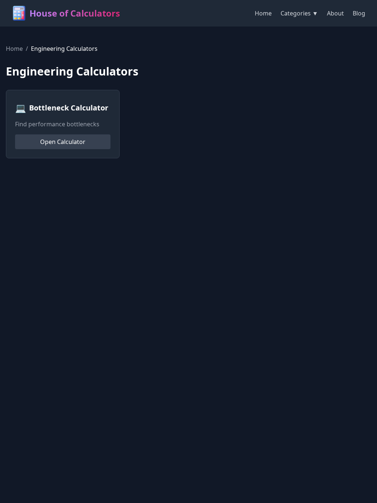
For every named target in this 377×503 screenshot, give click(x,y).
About (335, 13)
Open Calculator (62, 142)
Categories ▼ (299, 13)
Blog (359, 13)
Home (263, 13)
